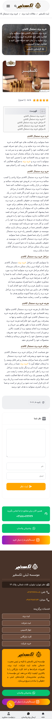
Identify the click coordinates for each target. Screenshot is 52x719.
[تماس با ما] (11, 704)
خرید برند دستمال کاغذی (34, 116)
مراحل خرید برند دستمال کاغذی (30, 122)
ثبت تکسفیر (44, 14)
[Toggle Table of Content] (41, 111)
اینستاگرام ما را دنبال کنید (24, 540)
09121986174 (32, 600)
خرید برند (27, 161)
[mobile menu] (8, 6)
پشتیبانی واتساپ (24, 528)
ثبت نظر (24, 486)
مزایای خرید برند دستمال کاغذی (30, 129)
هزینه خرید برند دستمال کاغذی (30, 125)
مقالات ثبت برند (28, 14)
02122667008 (33, 592)
